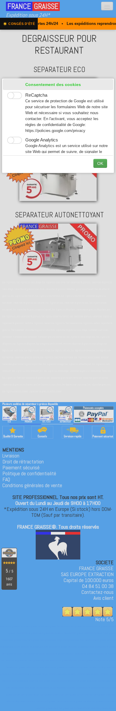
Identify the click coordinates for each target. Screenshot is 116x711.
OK (100, 163)
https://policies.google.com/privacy (55, 131)
